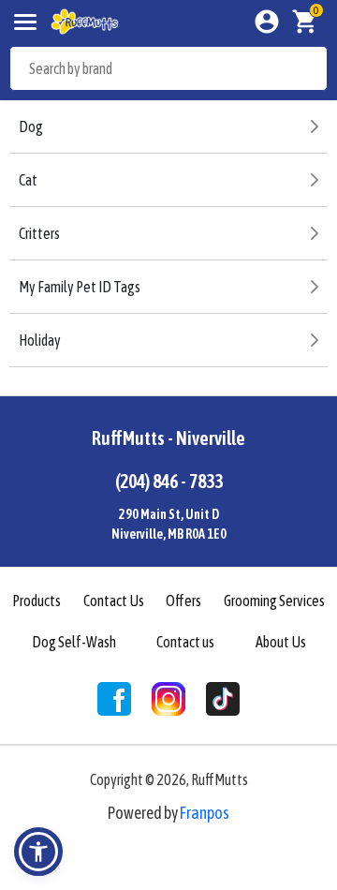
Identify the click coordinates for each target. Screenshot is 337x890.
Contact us (185, 641)
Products (36, 600)
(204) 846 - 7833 (169, 481)
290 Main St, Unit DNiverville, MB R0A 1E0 (169, 524)
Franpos (204, 813)
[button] (38, 851)
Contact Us (113, 600)
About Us (281, 641)
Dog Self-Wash (74, 641)
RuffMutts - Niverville (168, 438)
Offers (183, 600)
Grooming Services (274, 600)
